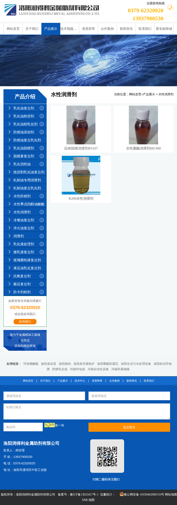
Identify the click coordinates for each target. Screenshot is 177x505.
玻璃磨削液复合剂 (27, 260)
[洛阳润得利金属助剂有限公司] (52, 10)
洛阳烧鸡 (65, 363)
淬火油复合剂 (23, 228)
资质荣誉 (97, 380)
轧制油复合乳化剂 (27, 188)
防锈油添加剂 (23, 132)
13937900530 (148, 18)
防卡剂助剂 (22, 292)
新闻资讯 (131, 380)
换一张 (59, 425)
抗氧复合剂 (22, 276)
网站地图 (171, 494)
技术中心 (80, 380)
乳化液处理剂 (23, 244)
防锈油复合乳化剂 (27, 140)
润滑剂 (18, 236)
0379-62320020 (145, 10)
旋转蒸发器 (48, 363)
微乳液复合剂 (23, 252)
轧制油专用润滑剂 (27, 180)
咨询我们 (25, 321)
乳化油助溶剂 (23, 116)
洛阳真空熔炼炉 (84, 363)
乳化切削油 (22, 164)
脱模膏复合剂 (23, 156)
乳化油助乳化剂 (25, 124)
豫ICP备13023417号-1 (84, 494)
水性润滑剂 (22, 212)
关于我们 (45, 380)
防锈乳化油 (59, 369)
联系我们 (149, 380)
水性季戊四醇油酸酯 (28, 204)
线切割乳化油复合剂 (28, 172)
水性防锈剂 (22, 196)
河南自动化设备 (98, 369)
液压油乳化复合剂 (27, 268)
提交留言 (129, 427)
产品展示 (149, 94)
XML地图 (88, 500)
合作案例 (114, 380)
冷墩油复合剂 (23, 220)
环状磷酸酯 (30, 363)
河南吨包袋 (77, 369)
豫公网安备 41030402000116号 (144, 494)
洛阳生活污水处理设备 (136, 363)
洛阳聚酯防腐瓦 (107, 363)
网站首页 (135, 94)
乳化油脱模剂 (23, 148)
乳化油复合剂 (23, 108)
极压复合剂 (22, 284)
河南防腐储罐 (120, 369)
